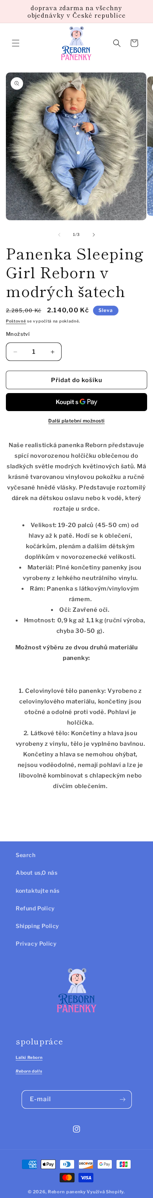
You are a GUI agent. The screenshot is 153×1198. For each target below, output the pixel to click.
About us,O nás (36, 872)
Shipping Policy (37, 926)
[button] (15, 43)
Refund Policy (35, 908)
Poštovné (16, 321)
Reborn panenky (67, 1191)
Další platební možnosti (76, 421)
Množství (17, 334)
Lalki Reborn (29, 1057)
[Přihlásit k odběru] (122, 1099)
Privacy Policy (36, 943)
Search (26, 855)
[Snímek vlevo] (59, 234)
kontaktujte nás (38, 890)
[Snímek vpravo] (93, 234)
